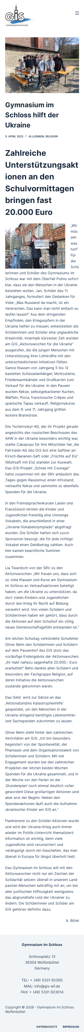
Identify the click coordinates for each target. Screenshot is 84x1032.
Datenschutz (47, 1026)
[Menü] (77, 13)
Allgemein (36, 136)
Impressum (71, 1026)
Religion (51, 136)
